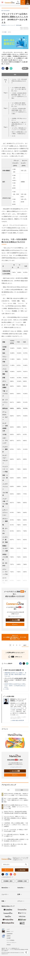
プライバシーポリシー (11, 942)
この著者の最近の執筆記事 (17, 720)
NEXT (25, 645)
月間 (22, 790)
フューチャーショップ (16, 708)
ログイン (16, 624)
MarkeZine (5, 887)
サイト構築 (4, 32)
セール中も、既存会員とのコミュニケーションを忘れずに (19, 128)
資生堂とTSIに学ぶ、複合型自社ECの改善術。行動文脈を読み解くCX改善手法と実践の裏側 (16, 812)
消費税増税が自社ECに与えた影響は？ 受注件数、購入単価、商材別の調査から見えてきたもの (15, 674)
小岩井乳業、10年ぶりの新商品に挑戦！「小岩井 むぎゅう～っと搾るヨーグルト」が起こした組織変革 (16, 824)
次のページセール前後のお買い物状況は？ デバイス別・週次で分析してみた (15, 637)
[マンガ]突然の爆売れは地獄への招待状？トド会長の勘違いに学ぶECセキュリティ (16, 840)
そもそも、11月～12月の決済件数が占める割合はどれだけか (19, 80)
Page (5, 93)
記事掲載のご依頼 (22, 881)
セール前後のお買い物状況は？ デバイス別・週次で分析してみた (19, 89)
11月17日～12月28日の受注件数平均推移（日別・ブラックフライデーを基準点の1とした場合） (19, 111)
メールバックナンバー (16, 616)
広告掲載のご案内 (7, 881)
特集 (3, 901)
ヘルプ (8, 929)
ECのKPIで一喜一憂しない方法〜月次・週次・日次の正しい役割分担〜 (16, 845)
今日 (8, 790)
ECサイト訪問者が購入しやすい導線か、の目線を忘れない (19, 132)
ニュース (4, 894)
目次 (15, 74)
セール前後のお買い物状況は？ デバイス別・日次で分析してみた (19, 104)
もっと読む (6, 689)
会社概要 (8, 938)
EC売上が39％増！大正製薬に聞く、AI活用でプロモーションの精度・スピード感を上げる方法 (16, 794)
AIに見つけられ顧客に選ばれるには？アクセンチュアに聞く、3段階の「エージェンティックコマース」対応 (16, 806)
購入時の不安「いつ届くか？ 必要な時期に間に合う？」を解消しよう (20, 124)
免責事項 (8, 935)
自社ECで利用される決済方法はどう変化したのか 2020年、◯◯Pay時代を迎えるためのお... (15, 685)
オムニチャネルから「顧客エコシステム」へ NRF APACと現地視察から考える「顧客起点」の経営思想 (16, 818)
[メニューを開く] (2, 2)
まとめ (13, 136)
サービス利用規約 (10, 940)
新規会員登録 (16, 620)
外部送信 (8, 944)
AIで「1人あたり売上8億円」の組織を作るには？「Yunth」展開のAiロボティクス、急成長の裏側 (16, 800)
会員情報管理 (9, 933)
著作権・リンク (10, 931)
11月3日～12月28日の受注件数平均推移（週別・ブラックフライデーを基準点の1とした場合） (19, 95)
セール (9, 32)
